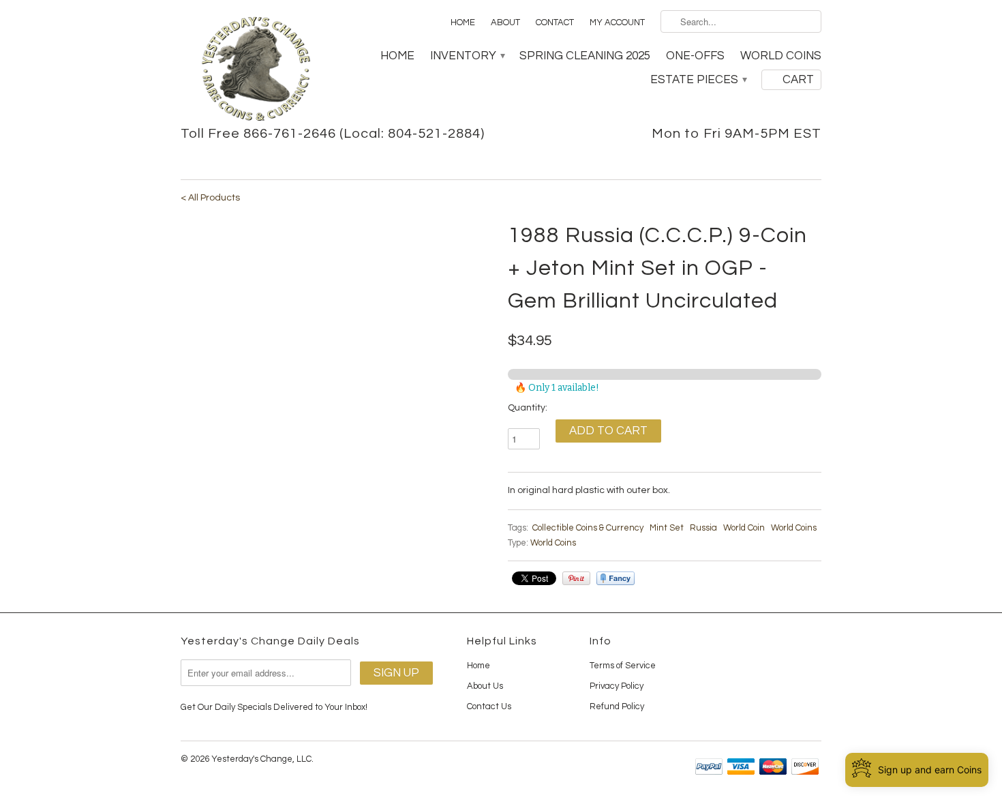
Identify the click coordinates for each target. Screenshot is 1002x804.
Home (463, 22)
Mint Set (667, 528)
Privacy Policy (616, 686)
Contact (555, 22)
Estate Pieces (698, 80)
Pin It (576, 578)
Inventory (467, 56)
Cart (798, 80)
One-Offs (695, 56)
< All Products (210, 198)
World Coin (744, 528)
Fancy (615, 578)
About (505, 22)
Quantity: (527, 408)
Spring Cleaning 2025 (584, 56)
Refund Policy (617, 706)
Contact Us (489, 706)
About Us (485, 686)
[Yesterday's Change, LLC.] (256, 70)
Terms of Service (623, 665)
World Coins (780, 56)
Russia (703, 528)
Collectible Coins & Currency (588, 528)
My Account (617, 22)
